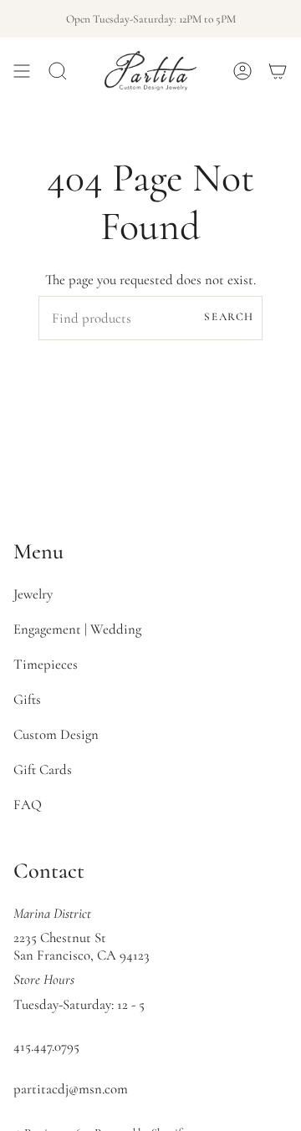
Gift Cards (42, 769)
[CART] (278, 71)
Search (229, 317)
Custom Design (56, 734)
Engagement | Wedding (77, 629)
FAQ (27, 804)
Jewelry (33, 594)
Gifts (27, 699)
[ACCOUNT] (242, 71)
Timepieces (45, 664)
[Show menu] (21, 71)
